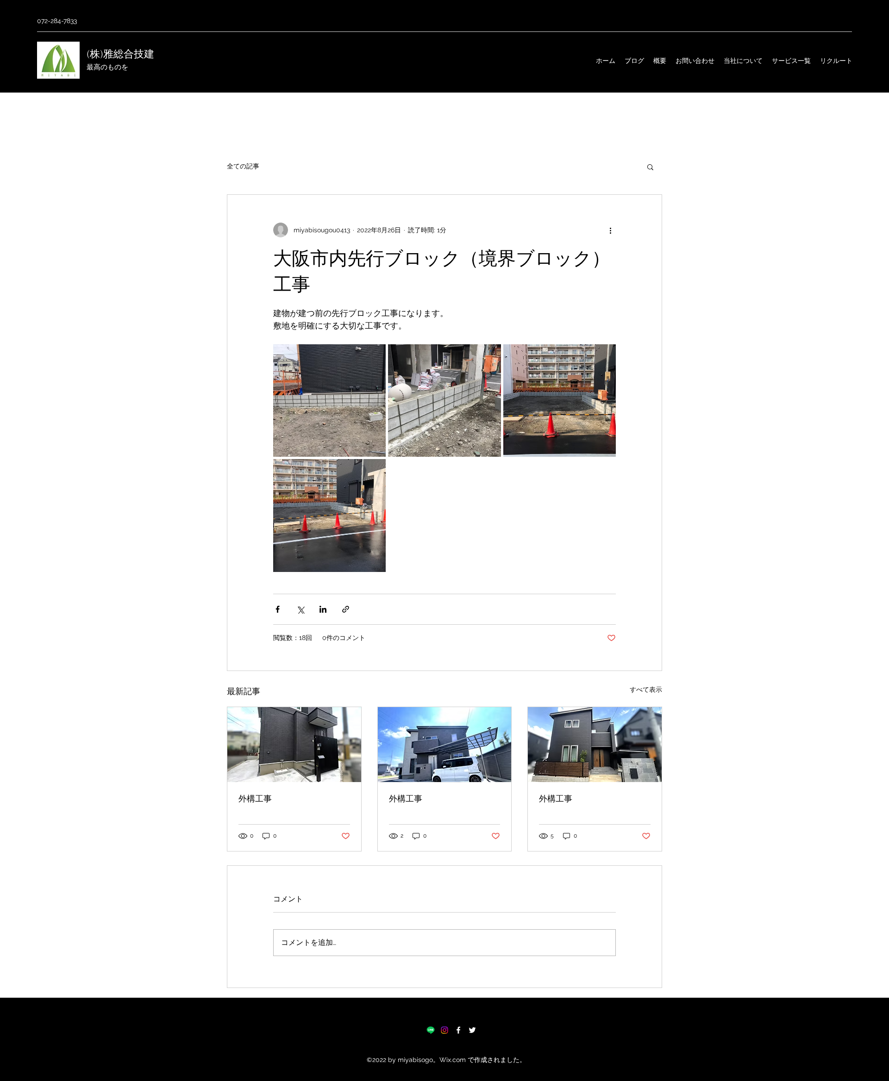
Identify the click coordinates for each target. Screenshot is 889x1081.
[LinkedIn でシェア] (323, 609)
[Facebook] (458, 1030)
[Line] (430, 1030)
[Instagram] (444, 1030)
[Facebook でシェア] (277, 609)
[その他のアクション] (610, 230)
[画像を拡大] (329, 400)
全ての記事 (243, 166)
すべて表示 (646, 689)
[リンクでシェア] (345, 609)
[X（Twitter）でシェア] (300, 609)
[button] (650, 166)
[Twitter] (472, 1030)
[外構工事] (294, 744)
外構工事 (255, 799)
